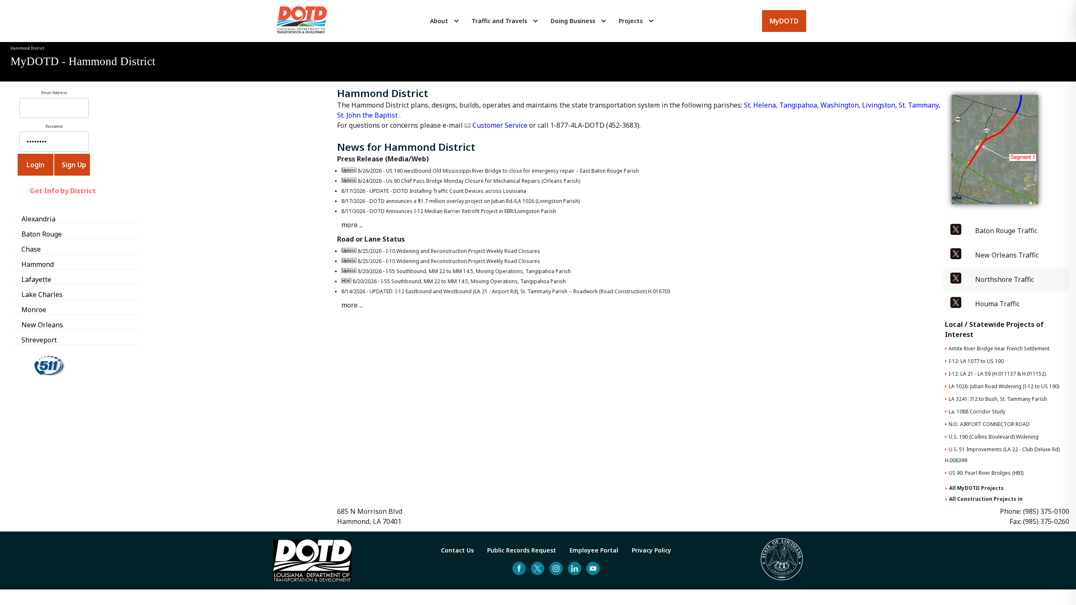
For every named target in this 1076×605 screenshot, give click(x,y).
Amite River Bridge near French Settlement (999, 348)
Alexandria (38, 219)
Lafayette (36, 279)
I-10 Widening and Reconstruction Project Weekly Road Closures (463, 251)
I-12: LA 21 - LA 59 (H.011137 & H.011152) (997, 373)
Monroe (33, 309)
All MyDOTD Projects (976, 488)
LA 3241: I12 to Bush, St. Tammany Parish (998, 398)
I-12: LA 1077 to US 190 (976, 361)
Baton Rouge (41, 234)
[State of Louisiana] (782, 560)
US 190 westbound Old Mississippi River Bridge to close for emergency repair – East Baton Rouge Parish (512, 170)
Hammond (37, 264)
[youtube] (593, 568)
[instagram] (556, 568)
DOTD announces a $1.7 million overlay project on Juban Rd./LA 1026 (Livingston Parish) (474, 201)
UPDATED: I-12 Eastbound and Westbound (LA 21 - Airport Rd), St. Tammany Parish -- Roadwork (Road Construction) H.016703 (519, 291)
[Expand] (456, 21)
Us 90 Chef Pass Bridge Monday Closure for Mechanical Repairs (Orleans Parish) (483, 180)
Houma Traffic (997, 303)
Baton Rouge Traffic (1006, 230)
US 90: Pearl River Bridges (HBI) (986, 472)
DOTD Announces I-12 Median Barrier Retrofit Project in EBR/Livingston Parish (462, 211)
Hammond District (28, 48)
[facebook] (519, 568)
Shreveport (39, 340)
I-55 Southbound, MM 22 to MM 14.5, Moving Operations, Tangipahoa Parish (478, 271)
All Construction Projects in (986, 498)
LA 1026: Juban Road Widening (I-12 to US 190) (1004, 386)
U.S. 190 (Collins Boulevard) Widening (994, 436)
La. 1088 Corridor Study (977, 411)
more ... (352, 224)
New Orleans (42, 324)
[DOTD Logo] (302, 21)
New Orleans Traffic (1007, 255)
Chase (31, 249)
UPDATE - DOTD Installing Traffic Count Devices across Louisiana (447, 191)
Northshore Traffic (1004, 279)
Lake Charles (42, 294)
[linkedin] (574, 568)
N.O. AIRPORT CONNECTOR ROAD (989, 424)
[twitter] (537, 568)
